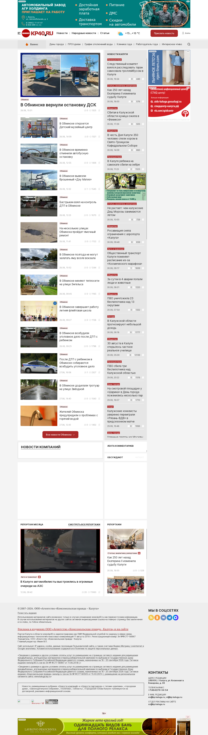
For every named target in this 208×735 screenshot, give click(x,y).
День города (57, 44)
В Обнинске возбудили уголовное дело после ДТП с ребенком (78, 337)
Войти (187, 33)
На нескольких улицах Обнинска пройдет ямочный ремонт (77, 232)
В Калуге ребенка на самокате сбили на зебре (123, 162)
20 (85, 592)
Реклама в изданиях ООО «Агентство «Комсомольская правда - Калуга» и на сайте (73, 629)
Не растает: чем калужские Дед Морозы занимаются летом (125, 211)
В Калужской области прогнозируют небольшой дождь (124, 324)
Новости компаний (40, 447)
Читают (139, 457)
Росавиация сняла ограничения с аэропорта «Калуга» (123, 234)
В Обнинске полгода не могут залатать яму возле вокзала (78, 256)
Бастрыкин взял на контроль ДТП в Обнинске (77, 204)
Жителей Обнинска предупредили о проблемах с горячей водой (78, 415)
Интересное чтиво (172, 44)
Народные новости (84, 33)
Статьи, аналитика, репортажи (122, 86)
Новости (62, 33)
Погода (111, 316)
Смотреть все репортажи (84, 524)
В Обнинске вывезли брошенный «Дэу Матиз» (75, 177)
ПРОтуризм (74, 44)
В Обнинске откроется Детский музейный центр (75, 125)
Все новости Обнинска (58, 434)
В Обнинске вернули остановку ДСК (58, 104)
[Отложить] (99, 110)
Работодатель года (147, 44)
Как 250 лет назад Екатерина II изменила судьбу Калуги (121, 93)
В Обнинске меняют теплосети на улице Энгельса (79, 282)
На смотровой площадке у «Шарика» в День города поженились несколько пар (125, 392)
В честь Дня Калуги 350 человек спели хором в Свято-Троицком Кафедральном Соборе (122, 140)
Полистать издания (27, 613)
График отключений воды (99, 44)
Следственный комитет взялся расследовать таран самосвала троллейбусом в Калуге (125, 69)
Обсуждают (115, 457)
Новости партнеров (92, 686)
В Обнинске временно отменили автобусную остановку (73, 153)
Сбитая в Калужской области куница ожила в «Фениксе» (123, 116)
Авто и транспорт (116, 249)
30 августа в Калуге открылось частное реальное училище (120, 347)
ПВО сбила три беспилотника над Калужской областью (121, 369)
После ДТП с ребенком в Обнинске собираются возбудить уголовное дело (77, 363)
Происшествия (114, 59)
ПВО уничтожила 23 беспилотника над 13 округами (120, 302)
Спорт (110, 407)
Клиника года (124, 44)
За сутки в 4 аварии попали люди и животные (124, 281)
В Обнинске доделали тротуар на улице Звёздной (79, 387)
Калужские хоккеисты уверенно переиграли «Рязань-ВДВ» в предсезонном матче (122, 416)
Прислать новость (164, 33)
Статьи (104, 33)
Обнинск (25, 99)
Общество (112, 108)
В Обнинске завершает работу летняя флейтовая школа (79, 308)
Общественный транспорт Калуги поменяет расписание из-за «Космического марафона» (124, 258)
